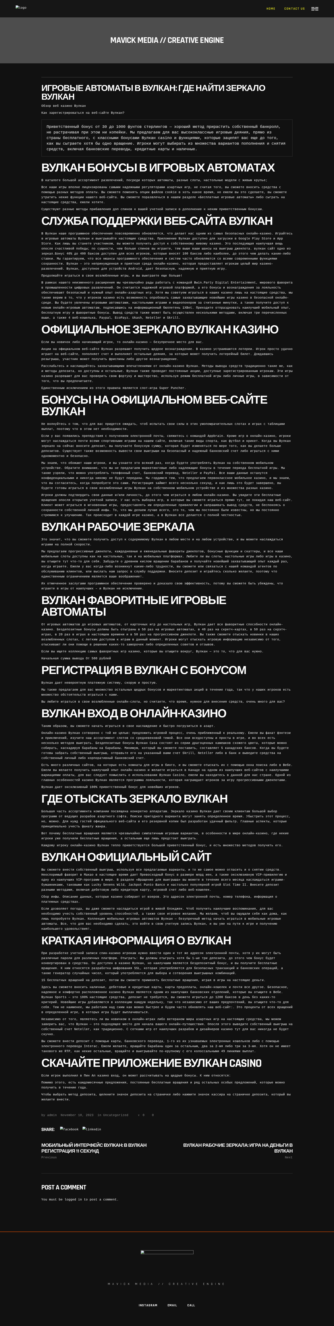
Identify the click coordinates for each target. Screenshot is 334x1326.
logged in (73, 1199)
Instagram (148, 1305)
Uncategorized (115, 1115)
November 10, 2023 (77, 1115)
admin (52, 1115)
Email (172, 1305)
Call (191, 1305)
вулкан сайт (264, 248)
